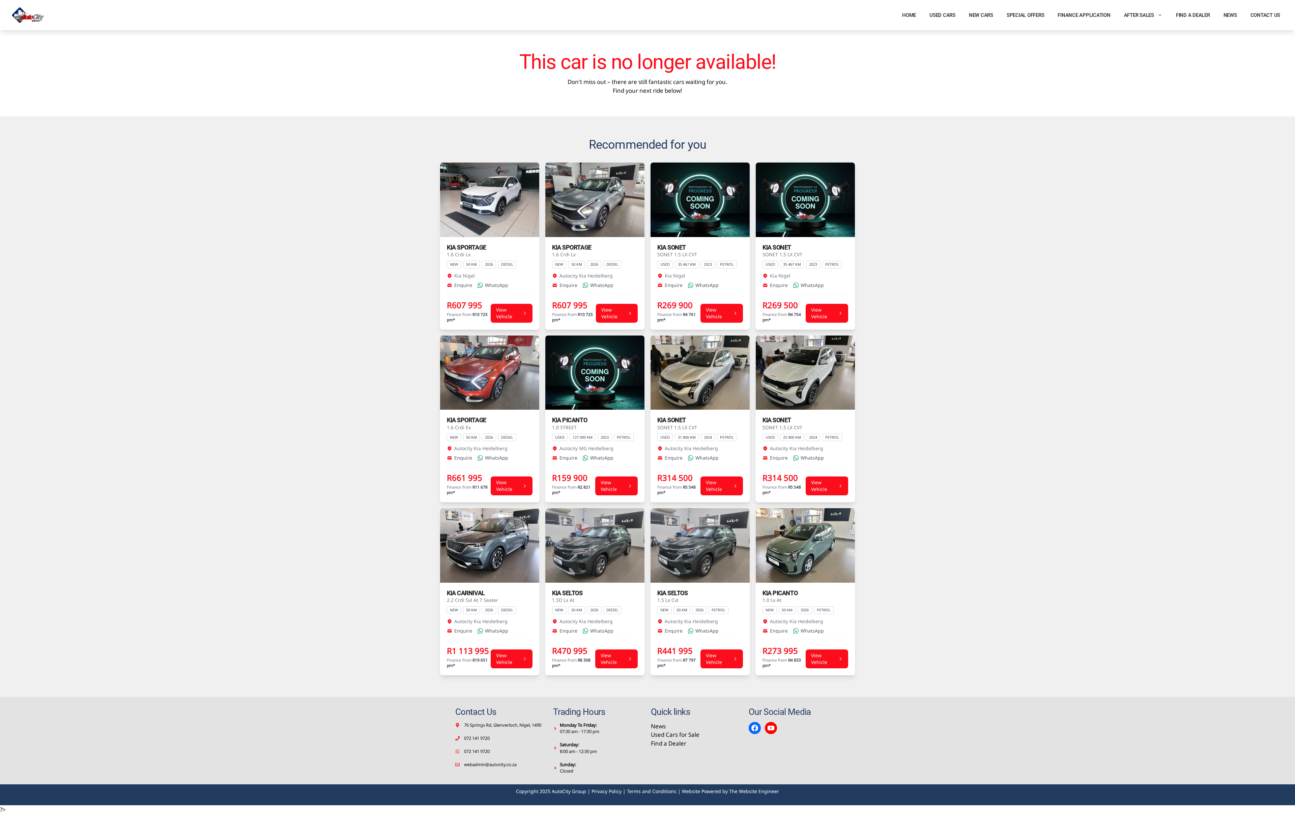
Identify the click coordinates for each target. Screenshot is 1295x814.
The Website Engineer (754, 791)
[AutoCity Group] (27, 15)
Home (909, 15)
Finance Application (1084, 15)
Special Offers (1025, 15)
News (1230, 15)
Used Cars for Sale (675, 734)
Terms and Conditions (652, 791)
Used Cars (942, 15)
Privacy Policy (607, 791)
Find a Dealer (1193, 15)
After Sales (1139, 15)
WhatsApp (496, 285)
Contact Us (1265, 15)
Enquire (463, 285)
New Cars (981, 15)
